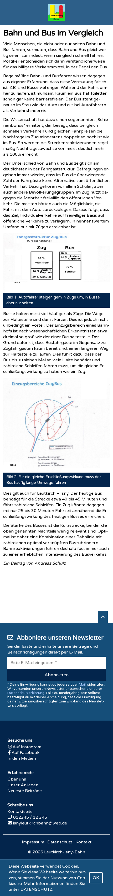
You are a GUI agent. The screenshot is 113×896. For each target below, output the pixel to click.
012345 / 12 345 (30, 817)
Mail (82, 684)
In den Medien (21, 758)
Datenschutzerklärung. (26, 693)
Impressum (33, 842)
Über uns (16, 779)
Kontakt (83, 842)
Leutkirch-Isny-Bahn (64, 852)
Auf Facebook (25, 752)
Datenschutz (59, 842)
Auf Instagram (27, 747)
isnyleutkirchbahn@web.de (40, 823)
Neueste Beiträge (24, 790)
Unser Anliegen (22, 785)
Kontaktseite (20, 811)
